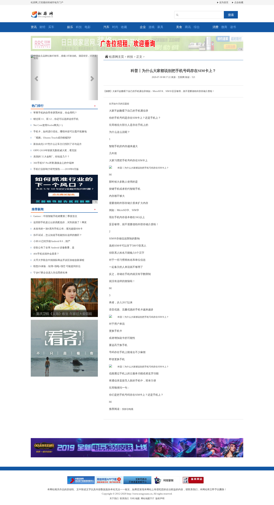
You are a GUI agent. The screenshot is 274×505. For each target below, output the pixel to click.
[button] (36, 77)
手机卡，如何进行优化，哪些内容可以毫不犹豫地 (59, 131)
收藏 (124, 27)
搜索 (231, 14)
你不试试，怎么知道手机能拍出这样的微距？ (56, 235)
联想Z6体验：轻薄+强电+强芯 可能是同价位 (56, 266)
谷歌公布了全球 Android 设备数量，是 (52, 247)
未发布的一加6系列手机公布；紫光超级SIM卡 (57, 228)
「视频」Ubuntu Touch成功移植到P (51, 137)
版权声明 (159, 498)
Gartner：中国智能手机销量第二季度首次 (54, 216)
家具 (160, 27)
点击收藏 (238, 2)
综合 (197, 27)
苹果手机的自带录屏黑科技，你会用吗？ (54, 112)
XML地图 (135, 498)
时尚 (115, 27)
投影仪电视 (127, 409)
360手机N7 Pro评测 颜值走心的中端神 (52, 162)
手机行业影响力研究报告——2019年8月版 (55, 169)
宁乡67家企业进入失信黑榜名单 (49, 272)
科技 (79, 27)
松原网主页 (116, 56)
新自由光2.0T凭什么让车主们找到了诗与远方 (56, 144)
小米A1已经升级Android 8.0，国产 (50, 241)
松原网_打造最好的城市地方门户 (47, 2)
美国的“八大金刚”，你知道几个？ (50, 156)
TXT (152, 498)
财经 (42, 27)
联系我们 (124, 498)
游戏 (152, 27)
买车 (51, 27)
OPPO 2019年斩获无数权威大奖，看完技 (54, 150)
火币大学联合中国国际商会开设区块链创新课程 (57, 260)
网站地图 (145, 498)
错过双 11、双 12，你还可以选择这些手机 (54, 119)
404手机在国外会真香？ (45, 253)
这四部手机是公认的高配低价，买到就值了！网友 (59, 222)
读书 (233, 27)
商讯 (188, 27)
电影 (88, 27)
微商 (224, 27)
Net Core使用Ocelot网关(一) (47, 125)
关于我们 (114, 498)
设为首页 (223, 2)
